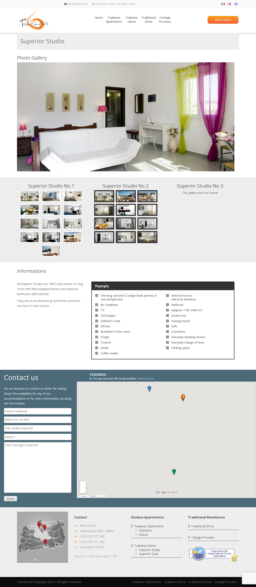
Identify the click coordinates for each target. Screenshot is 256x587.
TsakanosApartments (114, 20)
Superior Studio (149, 550)
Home (99, 17)
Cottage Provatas (202, 537)
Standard (145, 530)
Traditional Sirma (202, 526)
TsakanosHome (131, 20)
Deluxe (143, 534)
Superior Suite (148, 554)
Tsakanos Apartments (149, 526)
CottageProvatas (165, 20)
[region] (125, 116)
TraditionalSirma (148, 20)
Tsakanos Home (145, 546)
